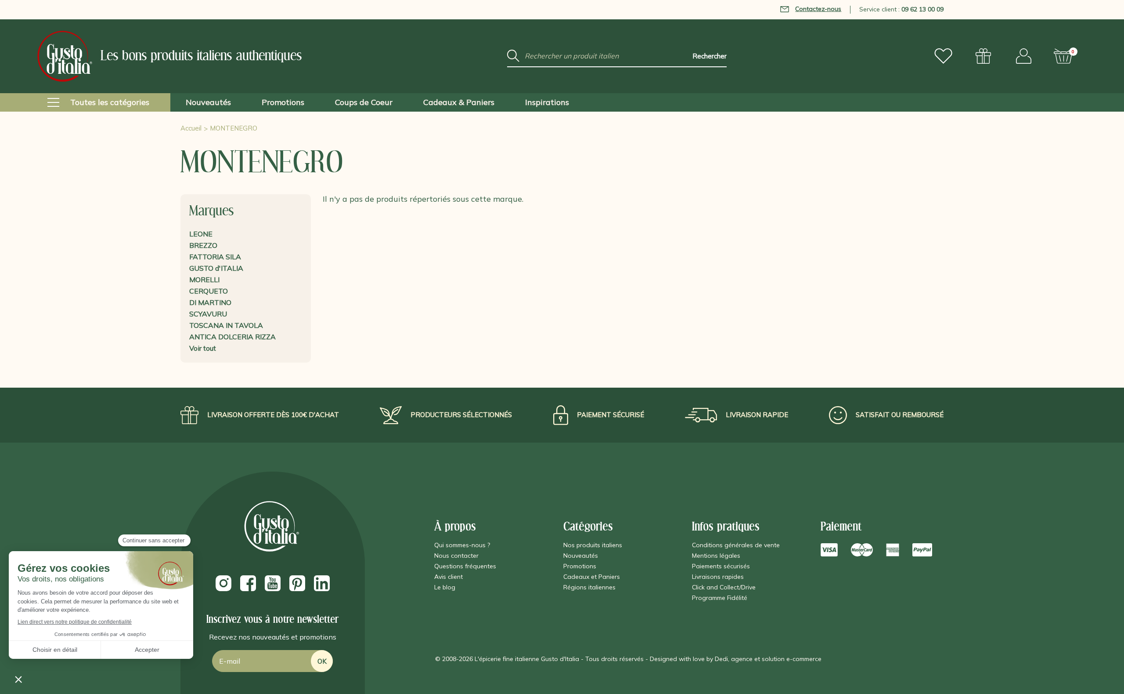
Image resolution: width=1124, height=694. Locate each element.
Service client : (901, 9)
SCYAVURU (208, 313)
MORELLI (204, 279)
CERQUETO (208, 291)
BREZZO (203, 245)
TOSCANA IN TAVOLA (226, 325)
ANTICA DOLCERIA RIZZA (232, 336)
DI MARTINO (210, 302)
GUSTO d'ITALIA (216, 268)
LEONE (201, 233)
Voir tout (202, 348)
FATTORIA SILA (215, 256)
